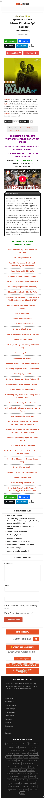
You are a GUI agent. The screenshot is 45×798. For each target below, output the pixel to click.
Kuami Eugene (33, 760)
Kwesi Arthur (13, 767)
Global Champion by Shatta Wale (22, 292)
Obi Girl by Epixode (14, 535)
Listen (27, 16)
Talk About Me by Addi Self (22, 446)
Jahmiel (25, 754)
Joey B (9, 757)
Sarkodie (12, 780)
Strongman (15, 783)
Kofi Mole (22, 760)
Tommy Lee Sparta (28, 783)
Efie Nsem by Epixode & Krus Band (20, 544)
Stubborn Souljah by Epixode (18, 551)
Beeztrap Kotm (21, 744)
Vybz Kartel (12, 790)
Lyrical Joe (24, 767)
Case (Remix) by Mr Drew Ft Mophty (22, 384)
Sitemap (28, 688)
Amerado (10, 744)
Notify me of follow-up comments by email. (20, 606)
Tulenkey (25, 786)
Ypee (22, 793)
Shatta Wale (22, 780)
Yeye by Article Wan (22, 477)
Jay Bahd (34, 754)
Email (7, 595)
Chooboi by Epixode (14, 538)
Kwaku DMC (16, 763)
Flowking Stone (14, 754)
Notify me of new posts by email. (19, 613)
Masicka (14, 770)
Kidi (26, 757)
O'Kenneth (11, 773)
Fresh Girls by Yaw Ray (22, 324)
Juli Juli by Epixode (14, 515)
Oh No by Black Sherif (22, 329)
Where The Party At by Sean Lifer (22, 472)
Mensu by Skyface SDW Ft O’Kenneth (22, 369)
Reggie (24, 777)
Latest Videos (10, 715)
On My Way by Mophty (22, 467)
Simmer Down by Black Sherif (22, 403)
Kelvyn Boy (18, 757)
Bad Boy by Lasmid (22, 374)
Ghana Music (19, 16)
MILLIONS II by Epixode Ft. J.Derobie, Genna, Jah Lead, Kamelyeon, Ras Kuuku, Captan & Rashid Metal (23, 521)
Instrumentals (10, 712)
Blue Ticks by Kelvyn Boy (22, 483)
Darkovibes (25, 747)
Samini (32, 777)
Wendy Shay (24, 790)
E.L (24, 750)
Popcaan (35, 773)
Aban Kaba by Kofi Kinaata (22, 271)
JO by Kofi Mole (22, 313)
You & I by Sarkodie (22, 258)
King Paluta (34, 757)
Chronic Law (13, 747)
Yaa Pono (34, 790)
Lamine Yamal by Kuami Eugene (22, 276)
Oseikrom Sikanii (23, 773)
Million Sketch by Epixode (17, 531)
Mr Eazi (31, 770)
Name (7, 585)
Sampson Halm (23, 34)
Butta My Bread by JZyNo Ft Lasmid (22, 379)
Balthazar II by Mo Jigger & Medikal (22, 281)
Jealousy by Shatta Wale (22, 339)
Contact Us (9, 726)
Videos (34, 786)
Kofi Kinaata (12, 760)
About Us (8, 722)
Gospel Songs (10, 709)
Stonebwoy (33, 780)
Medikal (23, 770)
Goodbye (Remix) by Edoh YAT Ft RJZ (22, 334)
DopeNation (16, 750)
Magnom (34, 767)
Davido (34, 747)
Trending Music (14, 786)
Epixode (7, 99)
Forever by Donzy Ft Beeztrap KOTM (22, 363)
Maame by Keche (22, 353)
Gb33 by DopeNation (22, 319)
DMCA (7, 729)
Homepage (9, 719)
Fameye (31, 750)
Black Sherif (34, 744)
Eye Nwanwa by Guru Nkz (22, 416)
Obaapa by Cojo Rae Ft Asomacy (22, 287)
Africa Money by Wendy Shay (22, 389)
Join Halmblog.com (22, 659)
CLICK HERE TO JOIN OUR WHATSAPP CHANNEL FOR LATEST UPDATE (22, 139)
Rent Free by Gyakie (22, 358)
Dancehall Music (10, 705)
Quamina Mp (15, 777)
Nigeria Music (9, 702)
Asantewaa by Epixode (15, 548)
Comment (8, 563)
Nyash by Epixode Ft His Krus (18, 541)
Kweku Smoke (28, 763)
